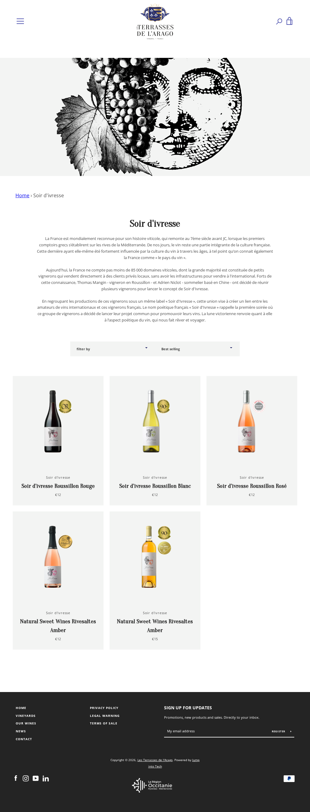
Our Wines (26, 723)
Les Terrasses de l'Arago (155, 760)
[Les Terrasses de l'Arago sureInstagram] (26, 778)
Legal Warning (105, 716)
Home (22, 195)
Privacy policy (104, 708)
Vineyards (26, 716)
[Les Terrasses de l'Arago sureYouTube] (36, 778)
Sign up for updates (188, 707)
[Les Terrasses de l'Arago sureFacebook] (16, 778)
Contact (24, 739)
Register (279, 731)
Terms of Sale (103, 723)
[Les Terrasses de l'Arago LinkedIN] (46, 778)
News (21, 731)
